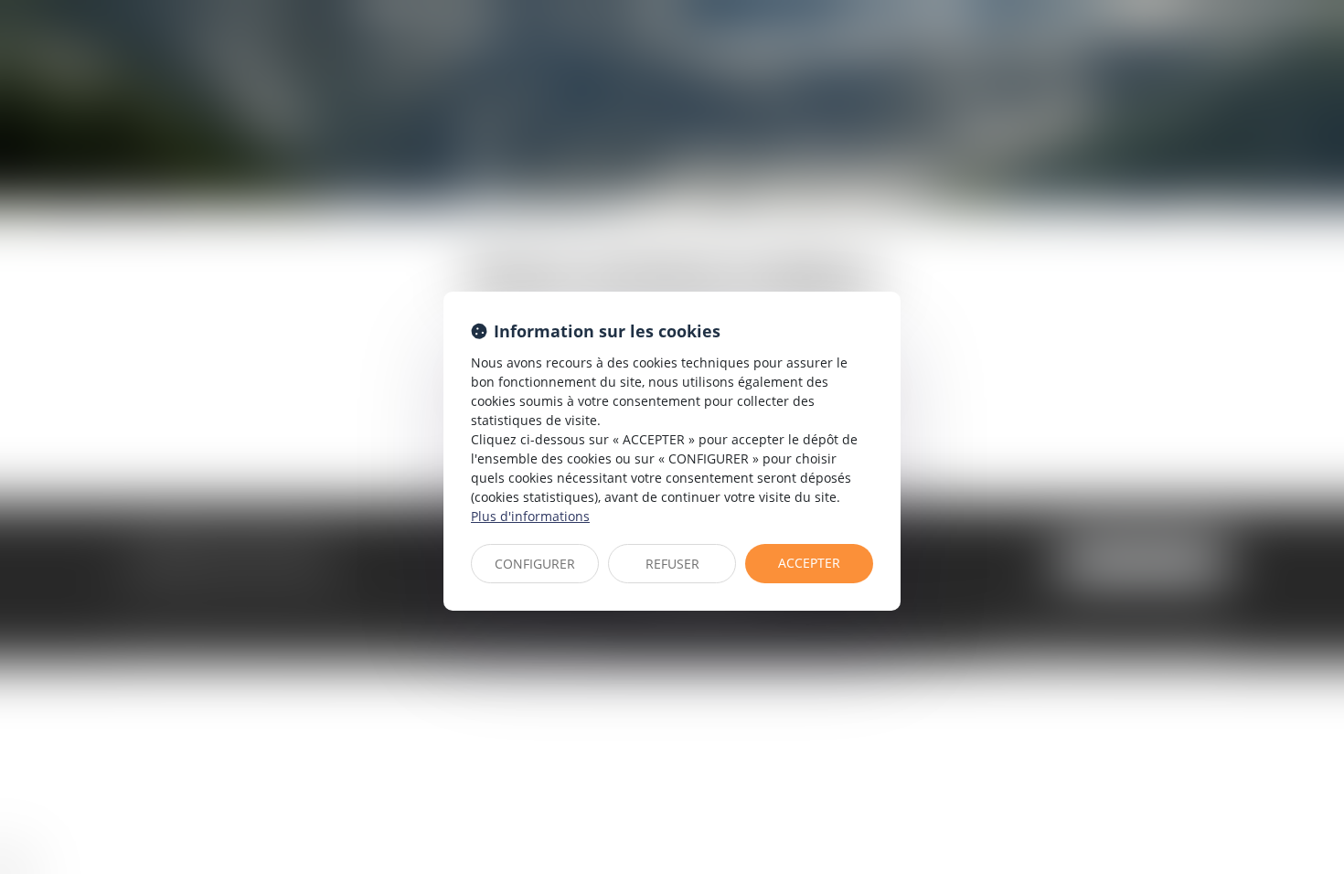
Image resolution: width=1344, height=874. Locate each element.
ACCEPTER (809, 562)
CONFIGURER (535, 563)
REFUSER (672, 563)
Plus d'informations (530, 516)
